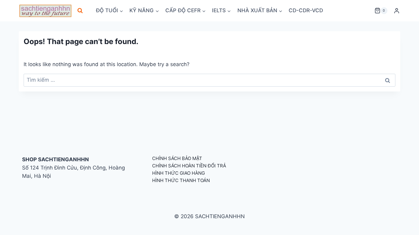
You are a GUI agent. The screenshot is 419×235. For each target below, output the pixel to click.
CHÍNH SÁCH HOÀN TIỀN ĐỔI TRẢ (189, 166)
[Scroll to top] (404, 223)
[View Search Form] (80, 10)
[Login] (397, 11)
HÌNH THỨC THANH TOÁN (181, 180)
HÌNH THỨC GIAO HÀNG (178, 173)
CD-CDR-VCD (306, 10)
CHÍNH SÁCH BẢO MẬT (177, 158)
